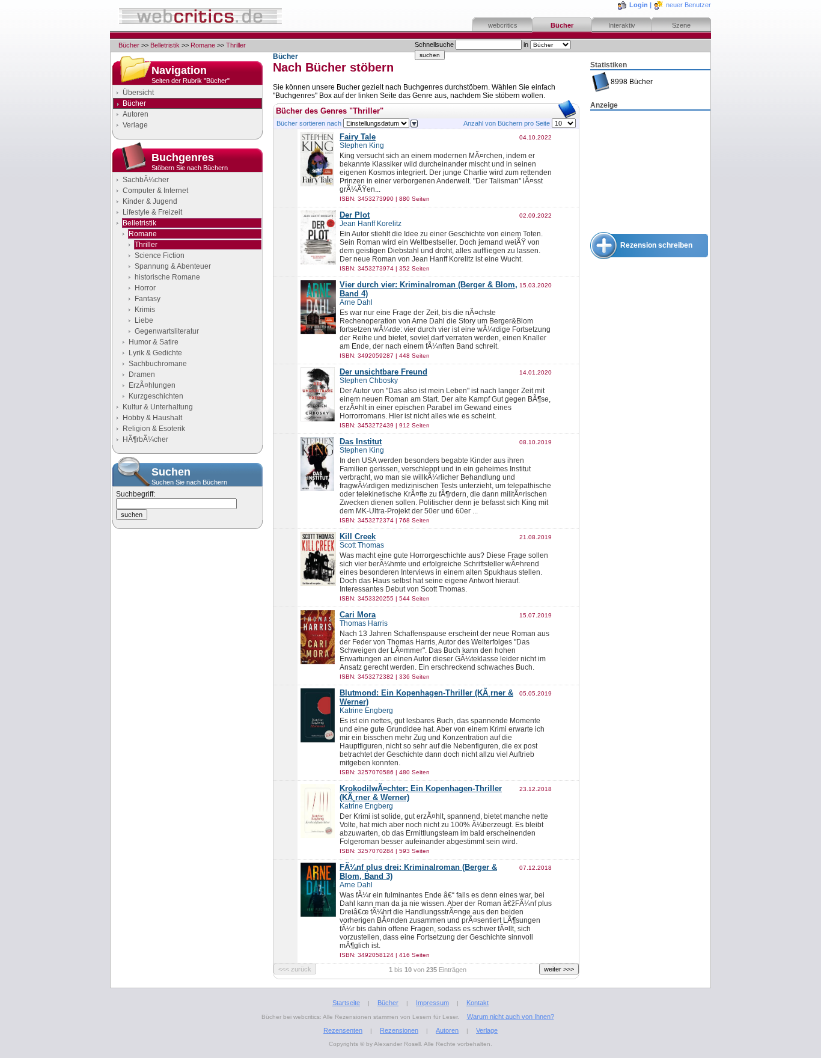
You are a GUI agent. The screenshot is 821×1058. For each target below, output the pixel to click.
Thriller (236, 45)
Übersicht (138, 92)
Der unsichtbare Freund (383, 371)
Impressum (432, 1002)
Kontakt (477, 1002)
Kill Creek (358, 536)
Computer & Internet (155, 190)
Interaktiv (621, 25)
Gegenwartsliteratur (167, 331)
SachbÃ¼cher (146, 180)
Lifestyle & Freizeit (152, 212)
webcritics (502, 25)
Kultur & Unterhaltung (158, 407)
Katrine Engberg (366, 710)
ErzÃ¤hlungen (152, 385)
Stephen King (362, 145)
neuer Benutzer (688, 4)
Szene (681, 25)
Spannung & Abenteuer (173, 266)
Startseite (346, 1002)
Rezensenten (342, 1030)
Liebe (144, 320)
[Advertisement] (650, 172)
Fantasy (147, 299)
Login (638, 4)
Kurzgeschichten (156, 396)
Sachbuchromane (158, 363)
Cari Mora (358, 614)
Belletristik (165, 45)
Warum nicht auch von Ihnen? (510, 1016)
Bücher (562, 25)
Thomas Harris (364, 623)
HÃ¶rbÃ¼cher (145, 439)
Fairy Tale (358, 136)
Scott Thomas (362, 545)
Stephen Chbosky (369, 380)
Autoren (135, 114)
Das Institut (361, 441)
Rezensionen (399, 1030)
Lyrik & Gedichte (155, 353)
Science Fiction (160, 255)
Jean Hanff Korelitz (370, 223)
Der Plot (355, 214)
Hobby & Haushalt (152, 418)
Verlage (135, 125)
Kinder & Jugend (150, 201)
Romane (203, 45)
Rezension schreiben (656, 245)
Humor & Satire (154, 342)
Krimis (145, 309)
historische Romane (167, 277)
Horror (145, 288)
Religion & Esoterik (154, 428)
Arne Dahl (356, 302)
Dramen (142, 374)
